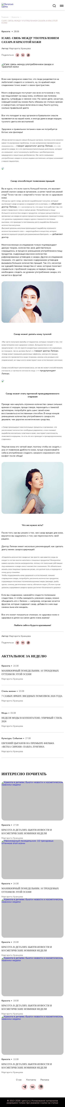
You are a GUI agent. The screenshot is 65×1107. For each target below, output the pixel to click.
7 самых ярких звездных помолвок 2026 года (32, 696)
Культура (6, 738)
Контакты (31, 1079)
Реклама (45, 1079)
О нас (19, 1079)
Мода (4, 713)
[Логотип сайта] (27, 5)
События (17, 738)
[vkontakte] (33, 1087)
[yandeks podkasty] (41, 1087)
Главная (5, 17)
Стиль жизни (9, 691)
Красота (15, 17)
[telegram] (24, 1087)
